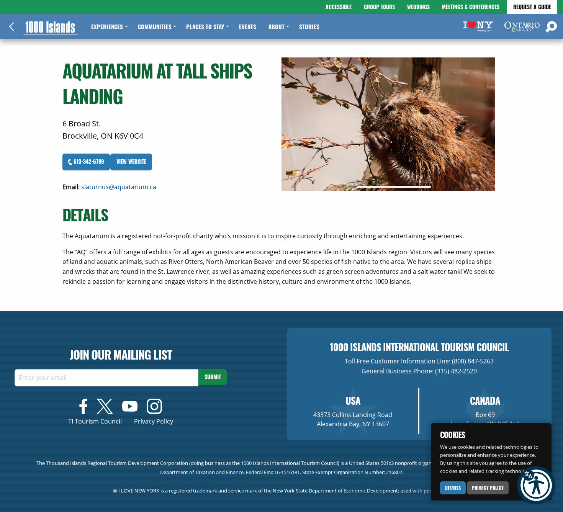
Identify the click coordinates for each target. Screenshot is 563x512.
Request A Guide (532, 7)
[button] (536, 485)
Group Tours (379, 7)
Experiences (107, 26)
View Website (131, 161)
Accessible (339, 7)
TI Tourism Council (95, 421)
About (276, 26)
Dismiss (453, 487)
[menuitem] (108, 27)
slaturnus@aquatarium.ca (118, 187)
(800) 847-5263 (473, 361)
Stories (309, 26)
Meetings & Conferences (470, 7)
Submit (213, 377)
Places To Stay (205, 26)
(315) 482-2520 (456, 371)
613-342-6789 (88, 161)
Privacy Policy (488, 487)
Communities (155, 26)
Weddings (418, 7)
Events (247, 26)
